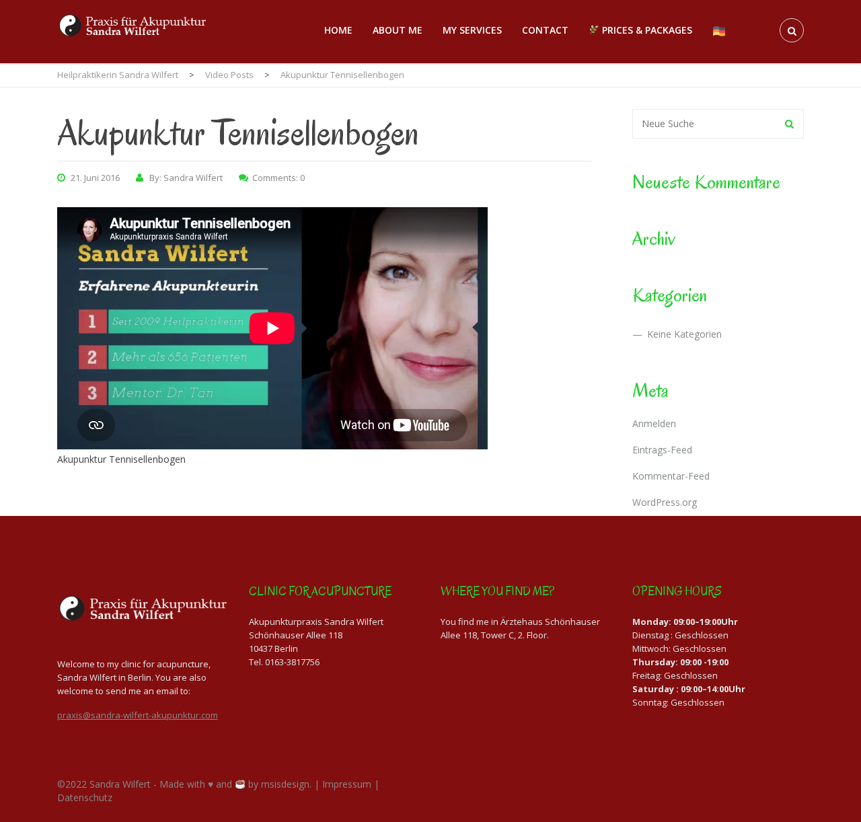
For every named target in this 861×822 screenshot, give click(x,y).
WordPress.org (664, 502)
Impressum (346, 784)
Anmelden (654, 423)
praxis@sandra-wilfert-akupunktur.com (137, 715)
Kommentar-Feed (671, 476)
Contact (545, 30)
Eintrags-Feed (662, 449)
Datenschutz (84, 797)
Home (338, 30)
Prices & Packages (645, 30)
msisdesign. (286, 784)
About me (397, 30)
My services (472, 30)
